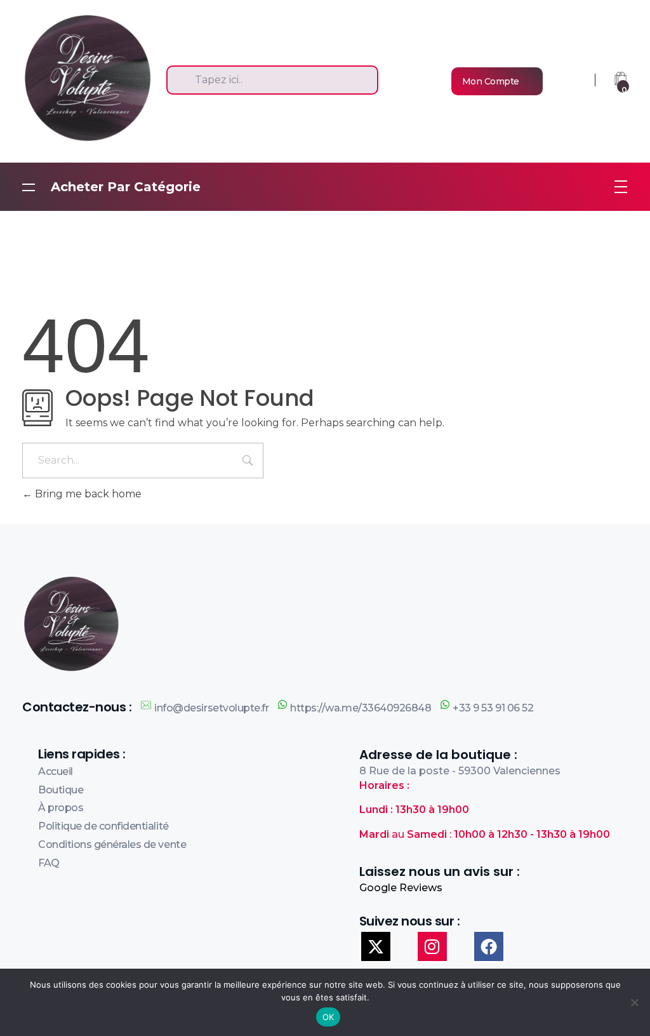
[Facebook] (488, 946)
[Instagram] (432, 946)
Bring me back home (87, 494)
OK (328, 1017)
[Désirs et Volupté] (94, 77)
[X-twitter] (375, 946)
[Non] (634, 1002)
